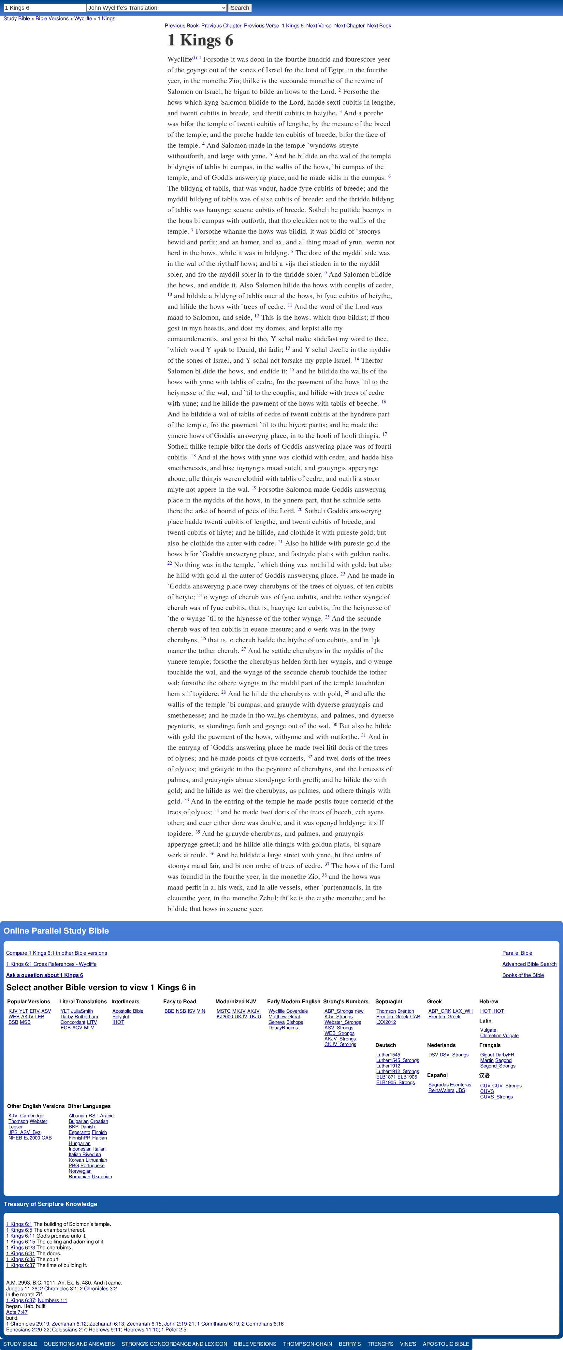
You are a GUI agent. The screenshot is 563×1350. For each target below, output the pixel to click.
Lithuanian (96, 1160)
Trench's (381, 1344)
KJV (13, 1011)
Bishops (294, 1022)
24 (199, 595)
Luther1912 (388, 1066)
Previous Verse (261, 25)
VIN (201, 1011)
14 (356, 359)
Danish (87, 1127)
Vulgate (488, 1030)
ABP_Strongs (339, 1011)
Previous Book (182, 25)
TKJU (255, 1016)
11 (290, 305)
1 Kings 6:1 (19, 1224)
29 (347, 692)
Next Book (379, 25)
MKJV (239, 1011)
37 (327, 864)
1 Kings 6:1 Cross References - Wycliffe (51, 964)
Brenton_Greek (392, 1016)
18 (193, 455)
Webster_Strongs (343, 1022)
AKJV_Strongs (340, 1039)
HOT (485, 1011)
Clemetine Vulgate (499, 1035)
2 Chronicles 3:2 (98, 1288)
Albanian (78, 1115)
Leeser (15, 1127)
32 (310, 756)
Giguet (487, 1054)
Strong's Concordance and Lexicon (174, 1344)
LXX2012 (386, 1022)
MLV (89, 1027)
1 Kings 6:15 (20, 1241)
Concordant (73, 1022)
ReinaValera (441, 1090)
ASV (46, 1011)
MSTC (224, 1011)
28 (223, 692)
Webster (38, 1121)
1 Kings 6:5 (19, 1230)
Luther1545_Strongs (397, 1060)
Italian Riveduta (85, 1154)
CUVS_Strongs (496, 1097)
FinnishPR (80, 1138)
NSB (181, 1011)
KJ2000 (225, 1016)
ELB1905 (407, 1077)
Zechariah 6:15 (144, 1324)
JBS (460, 1090)
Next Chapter (349, 25)
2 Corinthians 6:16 (263, 1324)
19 (254, 488)
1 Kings (106, 18)
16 (384, 402)
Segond (503, 1060)
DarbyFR (505, 1054)
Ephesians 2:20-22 (28, 1329)
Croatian (99, 1121)
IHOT (118, 1022)
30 (335, 724)
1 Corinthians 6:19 (218, 1324)
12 (256, 315)
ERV (35, 1011)
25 (327, 617)
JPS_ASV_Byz (24, 1132)
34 (216, 810)
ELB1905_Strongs (395, 1082)
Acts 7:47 (17, 1312)
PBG (74, 1165)
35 (197, 832)
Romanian (79, 1176)
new (359, 1011)
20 (300, 509)
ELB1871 (386, 1077)
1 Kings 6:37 (20, 1265)
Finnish (99, 1132)
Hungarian (80, 1143)
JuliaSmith (82, 1011)
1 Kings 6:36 (20, 1259)
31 (363, 735)
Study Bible (17, 18)
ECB (66, 1027)
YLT (23, 1011)
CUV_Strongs (507, 1085)
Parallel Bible (517, 953)
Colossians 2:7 (69, 1329)
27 (243, 649)
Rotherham (86, 1016)
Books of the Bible (523, 975)
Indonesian (80, 1149)
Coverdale (297, 1011)
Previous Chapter (221, 25)
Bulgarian (79, 1121)
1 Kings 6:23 (20, 1247)
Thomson (386, 1011)
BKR (74, 1127)
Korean (76, 1160)
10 (169, 294)
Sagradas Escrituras (449, 1084)
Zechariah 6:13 (106, 1324)
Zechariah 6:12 (69, 1324)
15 (292, 369)
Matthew (277, 1016)
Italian (99, 1149)
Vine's (408, 1344)
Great (294, 1016)
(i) (194, 57)
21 (280, 541)
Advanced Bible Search (529, 964)
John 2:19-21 (179, 1324)
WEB (14, 1016)
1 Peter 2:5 (173, 1329)
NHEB (15, 1138)
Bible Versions (52, 18)
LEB (39, 1016)
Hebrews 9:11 (105, 1329)
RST (93, 1115)
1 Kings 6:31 (20, 1253)
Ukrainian (102, 1176)
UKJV (241, 1016)
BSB (13, 1022)
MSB (25, 1022)
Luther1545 (388, 1054)
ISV (191, 1011)
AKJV (27, 1016)
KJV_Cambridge (25, 1115)
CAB (415, 1016)
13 (287, 348)
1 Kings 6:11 (20, 1236)
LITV (92, 1022)
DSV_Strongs (454, 1054)
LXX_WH (463, 1011)
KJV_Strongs (339, 1016)
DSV (433, 1054)
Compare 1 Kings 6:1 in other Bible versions (56, 953)
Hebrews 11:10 (141, 1329)
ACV (77, 1027)
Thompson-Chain (307, 1344)
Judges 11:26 (21, 1288)
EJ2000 (32, 1138)
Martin (487, 1060)
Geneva (276, 1022)
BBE (169, 1011)
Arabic (107, 1115)
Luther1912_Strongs (397, 1071)
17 (385, 434)
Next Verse (319, 25)
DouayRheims (283, 1027)
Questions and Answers (79, 1344)
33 (186, 799)
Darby (67, 1016)
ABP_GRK (439, 1011)
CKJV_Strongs (340, 1044)
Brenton (405, 1011)
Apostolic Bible (446, 1344)
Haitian (99, 1138)
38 (324, 875)
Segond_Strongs (497, 1066)
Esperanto (79, 1132)
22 (169, 563)
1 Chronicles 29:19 (27, 1324)
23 (342, 574)
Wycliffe (83, 18)
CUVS (487, 1091)
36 (211, 853)
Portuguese (92, 1165)
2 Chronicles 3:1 (58, 1288)
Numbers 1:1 (52, 1300)
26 (203, 638)
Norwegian (80, 1171)
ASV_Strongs (339, 1027)
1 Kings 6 (293, 25)
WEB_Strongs (339, 1033)
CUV (485, 1085)
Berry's (350, 1344)
